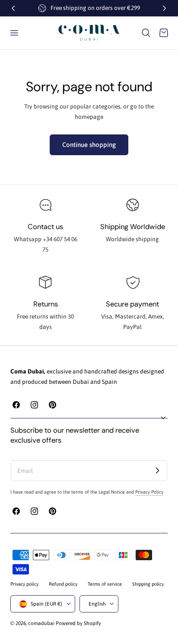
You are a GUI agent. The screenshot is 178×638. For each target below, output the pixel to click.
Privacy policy (24, 584)
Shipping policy (148, 584)
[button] (14, 33)
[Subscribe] (157, 470)
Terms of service (105, 584)
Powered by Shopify (78, 623)
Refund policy (63, 584)
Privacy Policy (149, 491)
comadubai (41, 623)
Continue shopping (89, 144)
